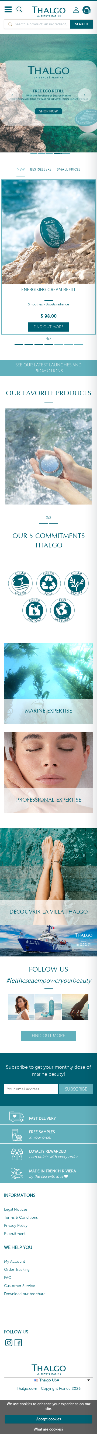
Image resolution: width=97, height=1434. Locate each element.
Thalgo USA (49, 1380)
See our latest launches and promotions (48, 368)
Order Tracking (17, 1269)
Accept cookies (48, 1419)
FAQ (8, 1277)
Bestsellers (40, 169)
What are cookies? (48, 1429)
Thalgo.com (27, 1388)
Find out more (49, 327)
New (21, 169)
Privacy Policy (15, 1225)
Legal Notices (15, 1209)
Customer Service (19, 1285)
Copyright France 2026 (61, 1388)
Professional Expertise (48, 800)
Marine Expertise (48, 711)
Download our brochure (25, 1294)
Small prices (69, 169)
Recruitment (15, 1233)
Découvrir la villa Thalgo (48, 912)
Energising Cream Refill (48, 289)
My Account (14, 1261)
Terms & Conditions (21, 1217)
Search (81, 24)
